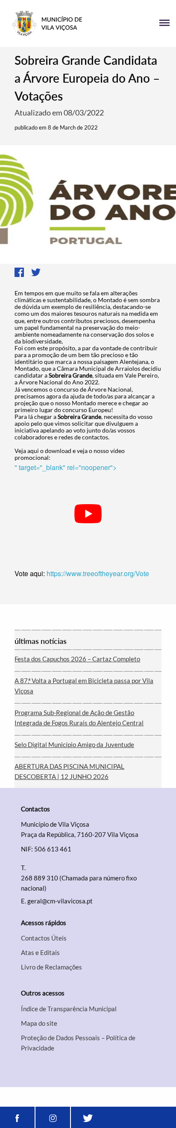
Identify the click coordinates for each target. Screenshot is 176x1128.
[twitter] (88, 1117)
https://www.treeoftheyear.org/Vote (98, 573)
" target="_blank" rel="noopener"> (66, 467)
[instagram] (52, 1117)
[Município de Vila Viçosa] (47, 23)
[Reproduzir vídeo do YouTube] (88, 514)
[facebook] (17, 1117)
